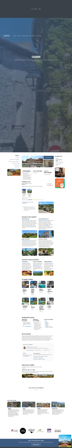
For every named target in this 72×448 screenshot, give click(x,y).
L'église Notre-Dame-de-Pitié (42, 220)
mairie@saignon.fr (28, 326)
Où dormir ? (18, 157)
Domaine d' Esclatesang (41, 290)
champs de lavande (36, 265)
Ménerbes (9, 408)
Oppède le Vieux (54, 408)
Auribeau (46, 325)
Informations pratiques (16, 163)
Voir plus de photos (48, 157)
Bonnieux (46, 356)
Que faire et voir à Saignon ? (15, 159)
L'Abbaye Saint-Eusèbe (25, 240)
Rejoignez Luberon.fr (36, 444)
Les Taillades (35, 357)
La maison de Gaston (49, 306)
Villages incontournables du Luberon (39, 359)
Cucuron (38, 408)
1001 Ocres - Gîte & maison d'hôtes (50, 290)
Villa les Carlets (40, 357)
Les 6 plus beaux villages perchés (38, 356)
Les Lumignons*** (33, 306)
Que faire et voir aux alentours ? (14, 161)
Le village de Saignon (25, 202)
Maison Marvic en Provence (25, 306)
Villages (19, 35)
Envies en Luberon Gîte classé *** (25, 290)
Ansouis (24, 408)
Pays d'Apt (14, 35)
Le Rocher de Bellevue (25, 220)
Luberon (27, 154)
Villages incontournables (24, 35)
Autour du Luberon (39, 35)
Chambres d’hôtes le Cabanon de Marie (32, 291)
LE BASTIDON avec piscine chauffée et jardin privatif (41, 307)
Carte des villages (32, 35)
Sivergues (47, 323)
